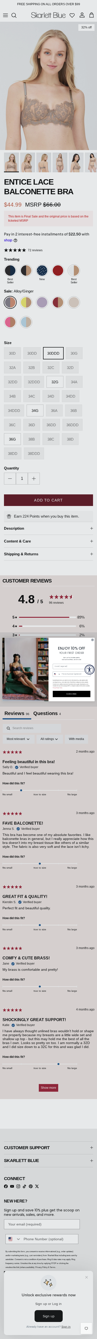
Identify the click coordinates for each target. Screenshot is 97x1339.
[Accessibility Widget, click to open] (90, 670)
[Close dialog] (92, 639)
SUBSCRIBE (71, 694)
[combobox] (57, 674)
